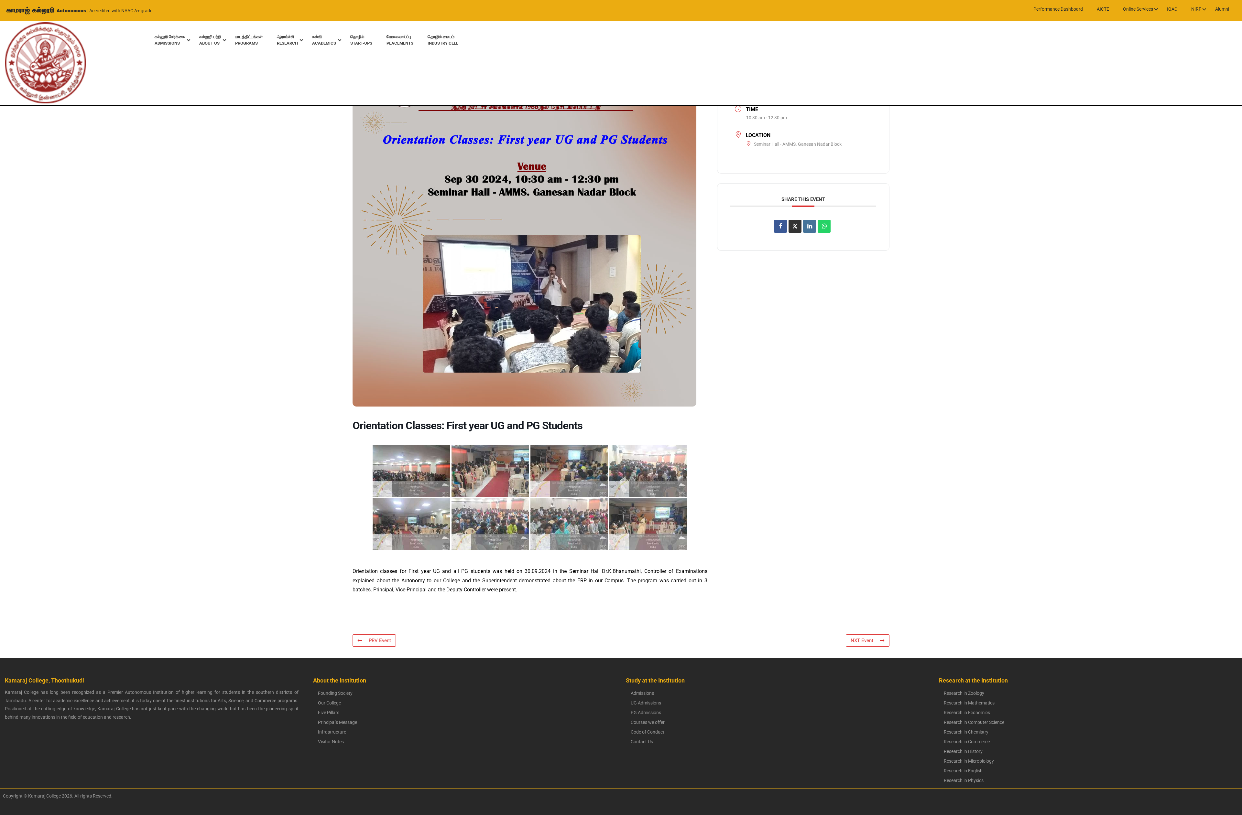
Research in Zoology (964, 693)
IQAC (1172, 9)
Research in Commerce (967, 741)
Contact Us (642, 741)
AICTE (1103, 9)
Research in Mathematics (969, 702)
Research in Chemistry (966, 732)
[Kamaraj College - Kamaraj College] (40, 62)
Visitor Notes (331, 741)
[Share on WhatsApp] (824, 226)
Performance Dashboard (1058, 9)
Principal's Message (337, 722)
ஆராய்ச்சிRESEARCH (287, 40)
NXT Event (862, 640)
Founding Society (335, 693)
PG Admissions (646, 712)
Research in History (963, 751)
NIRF (1196, 9)
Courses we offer (648, 722)
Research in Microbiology (969, 761)
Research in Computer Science (974, 722)
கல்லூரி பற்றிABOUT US (210, 40)
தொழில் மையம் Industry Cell (443, 40)
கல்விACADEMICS (324, 40)
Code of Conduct (647, 732)
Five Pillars (328, 712)
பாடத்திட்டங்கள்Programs (249, 40)
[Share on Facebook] (780, 226)
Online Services (1138, 9)
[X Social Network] (795, 226)
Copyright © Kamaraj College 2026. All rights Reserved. (56, 796)
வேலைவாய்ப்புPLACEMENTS (400, 40)
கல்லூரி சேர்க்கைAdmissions (170, 40)
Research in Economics (967, 712)
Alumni (1222, 9)
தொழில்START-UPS (361, 40)
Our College (329, 702)
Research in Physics (964, 780)
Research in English (963, 770)
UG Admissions (646, 702)
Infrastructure (332, 732)
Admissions (642, 693)
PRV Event (380, 640)
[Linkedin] (809, 226)
